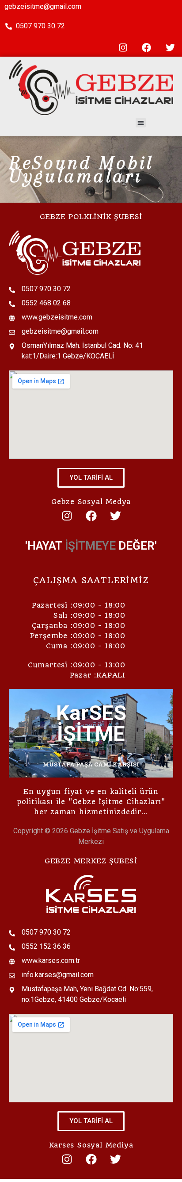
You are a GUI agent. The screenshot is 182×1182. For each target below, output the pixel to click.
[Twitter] (170, 47)
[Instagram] (122, 47)
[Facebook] (146, 47)
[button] (141, 123)
